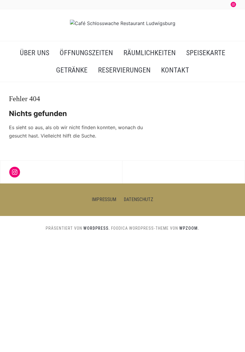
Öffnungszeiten (86, 53)
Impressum (104, 199)
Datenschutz (138, 199)
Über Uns (34, 53)
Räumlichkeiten (149, 53)
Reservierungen (124, 70)
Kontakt (175, 70)
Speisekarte (205, 53)
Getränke (72, 70)
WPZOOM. (189, 228)
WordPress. (96, 228)
